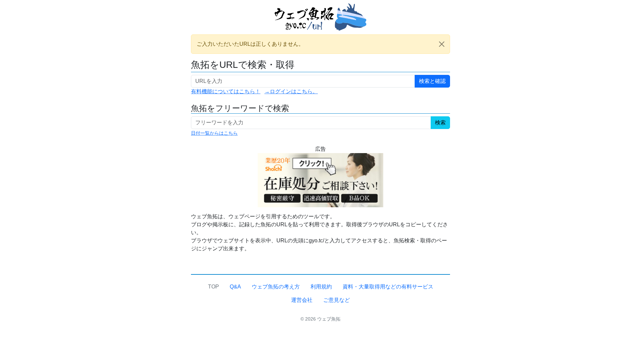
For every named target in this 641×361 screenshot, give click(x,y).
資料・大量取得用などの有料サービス (388, 286)
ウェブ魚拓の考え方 (276, 286)
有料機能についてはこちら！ (225, 91)
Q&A (235, 286)
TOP (213, 286)
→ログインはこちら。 (291, 91)
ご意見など (336, 300)
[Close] (442, 44)
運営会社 (301, 300)
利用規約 (321, 286)
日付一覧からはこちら (214, 133)
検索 (440, 122)
